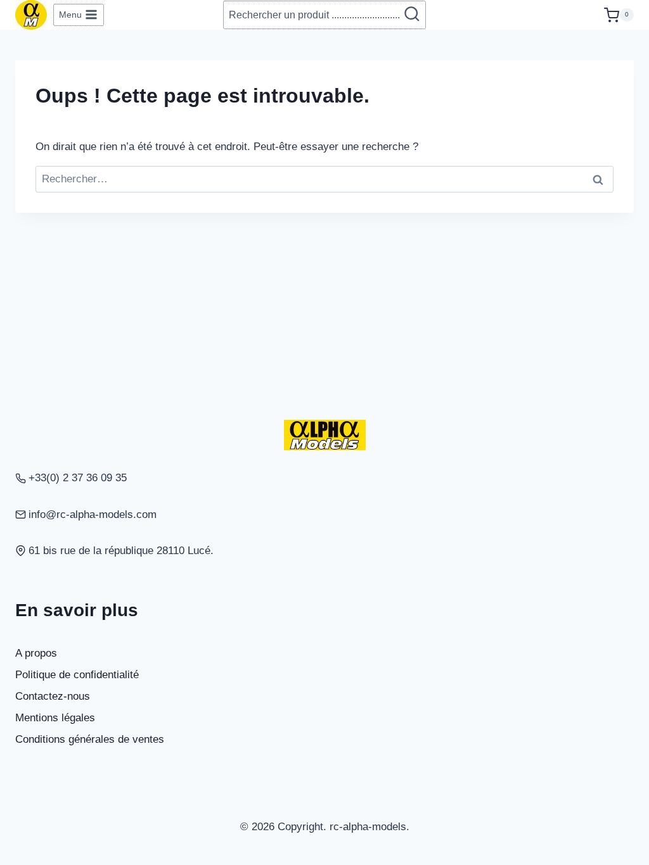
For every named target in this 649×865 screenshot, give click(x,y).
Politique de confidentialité (77, 675)
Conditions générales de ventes (89, 739)
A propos (36, 653)
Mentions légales (55, 718)
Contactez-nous (52, 696)
